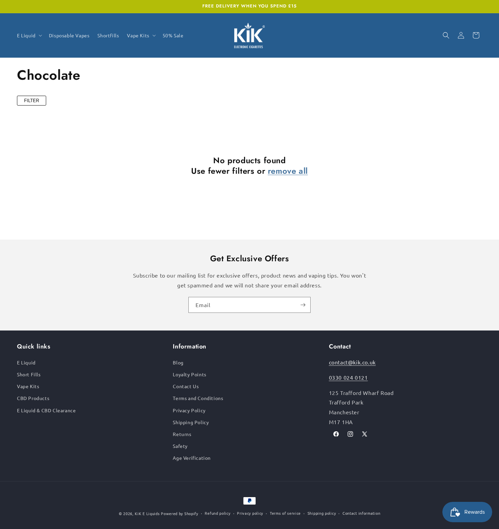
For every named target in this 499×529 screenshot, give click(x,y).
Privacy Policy (189, 410)
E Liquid (26, 362)
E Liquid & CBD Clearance (46, 410)
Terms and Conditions (198, 398)
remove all (288, 171)
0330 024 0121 (348, 377)
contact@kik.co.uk (352, 362)
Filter (31, 100)
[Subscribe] (302, 305)
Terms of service (285, 513)
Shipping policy (322, 513)
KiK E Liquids (147, 513)
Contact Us (186, 386)
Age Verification (192, 458)
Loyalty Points (189, 374)
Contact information (361, 513)
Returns (182, 434)
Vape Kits (28, 386)
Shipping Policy (191, 422)
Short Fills (29, 374)
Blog (178, 362)
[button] (29, 35)
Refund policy (217, 513)
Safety (180, 446)
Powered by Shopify (179, 513)
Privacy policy (250, 513)
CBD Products (33, 398)
